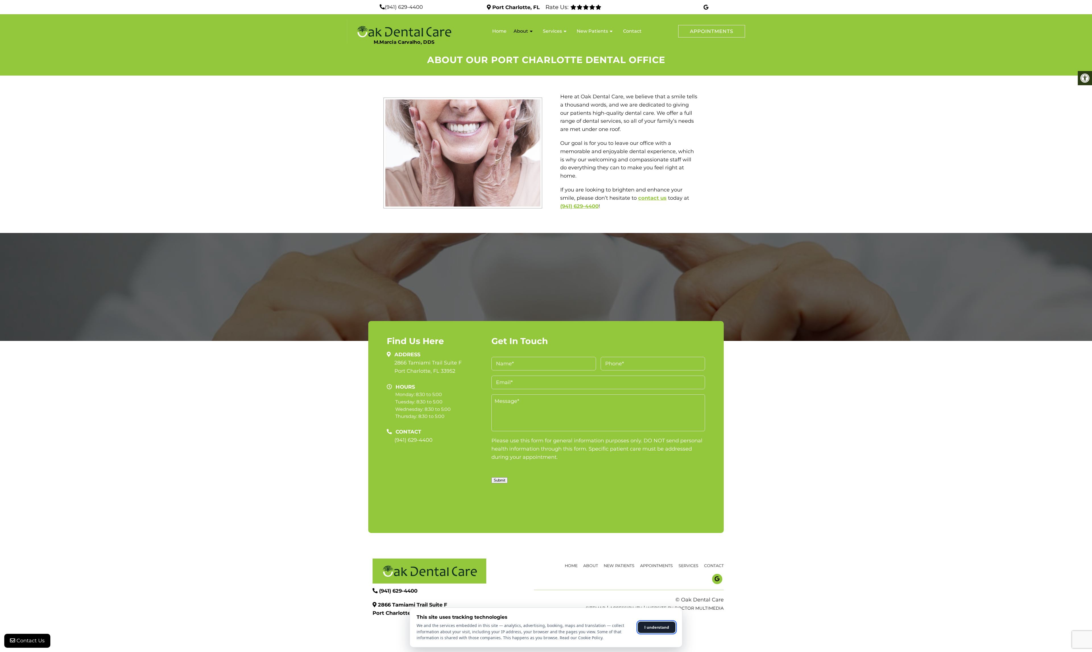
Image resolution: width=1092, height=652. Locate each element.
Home (499, 31)
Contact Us (30, 641)
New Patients (592, 31)
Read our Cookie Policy (581, 637)
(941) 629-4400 (404, 7)
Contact (632, 31)
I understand (656, 627)
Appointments (711, 31)
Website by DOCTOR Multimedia (685, 608)
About (521, 31)
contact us (652, 198)
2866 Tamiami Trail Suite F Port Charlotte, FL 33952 (428, 367)
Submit (499, 480)
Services (552, 31)
